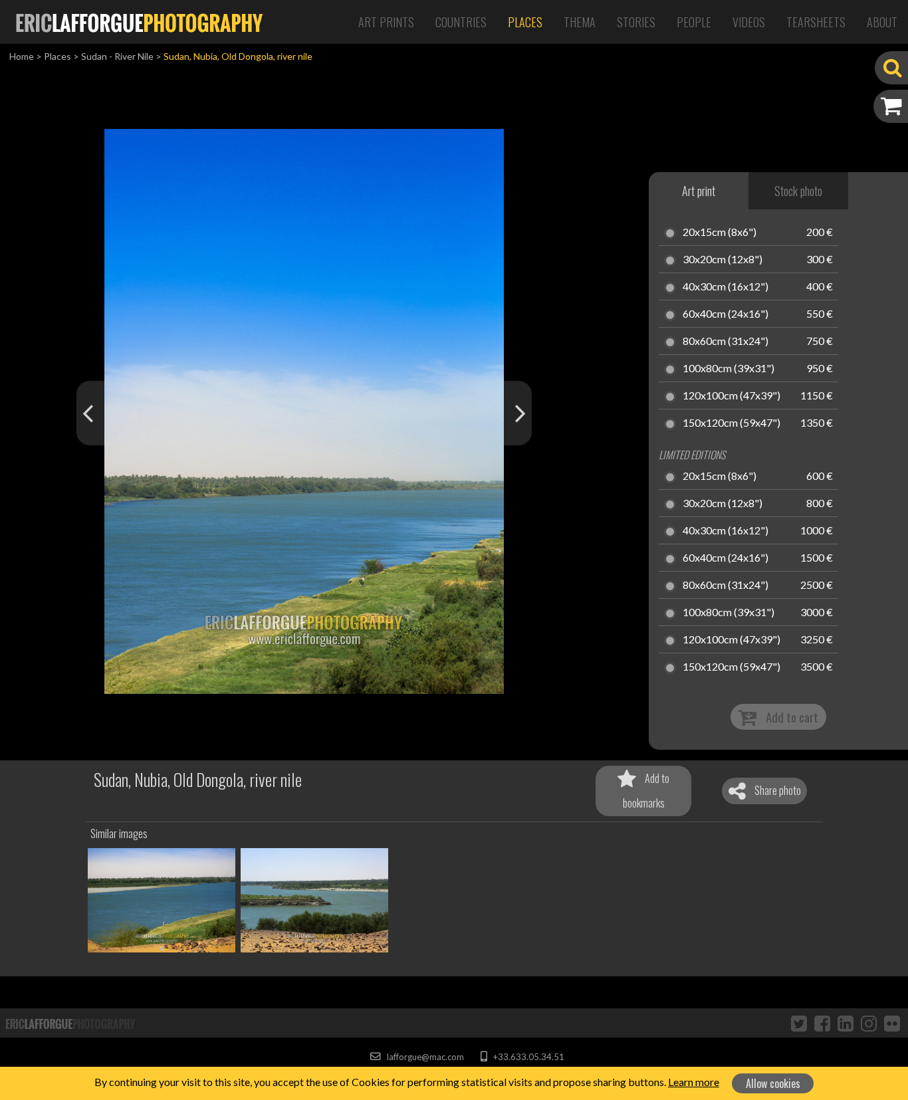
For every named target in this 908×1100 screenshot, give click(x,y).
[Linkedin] (845, 1023)
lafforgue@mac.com (424, 1056)
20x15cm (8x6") (719, 232)
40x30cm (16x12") (725, 287)
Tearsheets (816, 22)
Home (21, 56)
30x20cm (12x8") (722, 260)
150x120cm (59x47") (731, 423)
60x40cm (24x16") (725, 314)
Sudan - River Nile (117, 56)
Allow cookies (773, 1083)
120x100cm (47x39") (731, 396)
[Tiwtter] (799, 1023)
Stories (636, 22)
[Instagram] (869, 1023)
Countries (461, 22)
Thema (580, 22)
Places (525, 22)
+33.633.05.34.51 (527, 1056)
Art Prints (386, 22)
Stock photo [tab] (798, 190)
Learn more (693, 1081)
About (882, 22)
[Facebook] (822, 1023)
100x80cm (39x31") (728, 369)
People (694, 22)
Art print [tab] (698, 190)
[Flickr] (892, 1023)
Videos (749, 22)
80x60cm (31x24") (725, 341)
